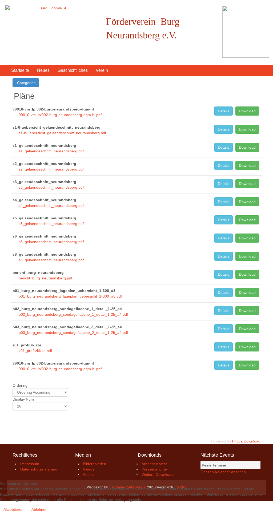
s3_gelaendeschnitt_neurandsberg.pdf (51, 187)
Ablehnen (39, 509)
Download (247, 111)
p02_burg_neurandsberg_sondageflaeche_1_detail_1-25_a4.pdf (73, 314)
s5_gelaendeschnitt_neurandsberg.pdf (51, 224)
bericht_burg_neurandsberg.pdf (45, 278)
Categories (25, 83)
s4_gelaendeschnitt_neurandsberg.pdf (51, 205)
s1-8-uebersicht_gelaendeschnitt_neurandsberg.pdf (62, 133)
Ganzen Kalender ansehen (223, 472)
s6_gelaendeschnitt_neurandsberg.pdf (51, 242)
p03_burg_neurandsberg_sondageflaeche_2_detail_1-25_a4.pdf (73, 332)
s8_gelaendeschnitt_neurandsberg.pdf (51, 260)
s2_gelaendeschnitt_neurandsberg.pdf (51, 169)
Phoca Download (246, 441)
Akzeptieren (13, 509)
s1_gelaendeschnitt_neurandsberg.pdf (51, 151)
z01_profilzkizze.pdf (35, 351)
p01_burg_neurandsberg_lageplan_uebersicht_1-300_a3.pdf (70, 296)
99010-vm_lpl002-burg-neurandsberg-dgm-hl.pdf (60, 115)
